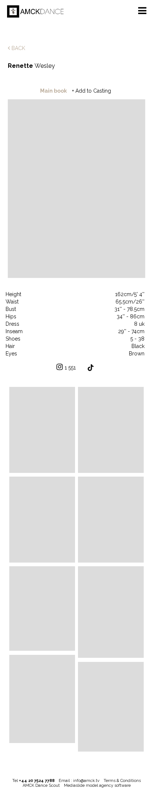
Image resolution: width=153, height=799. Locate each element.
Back (17, 48)
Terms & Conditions (122, 780)
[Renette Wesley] (42, 430)
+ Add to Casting (91, 91)
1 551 (70, 368)
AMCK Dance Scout (41, 785)
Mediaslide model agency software (97, 785)
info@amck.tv (86, 780)
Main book (53, 91)
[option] (77, 189)
